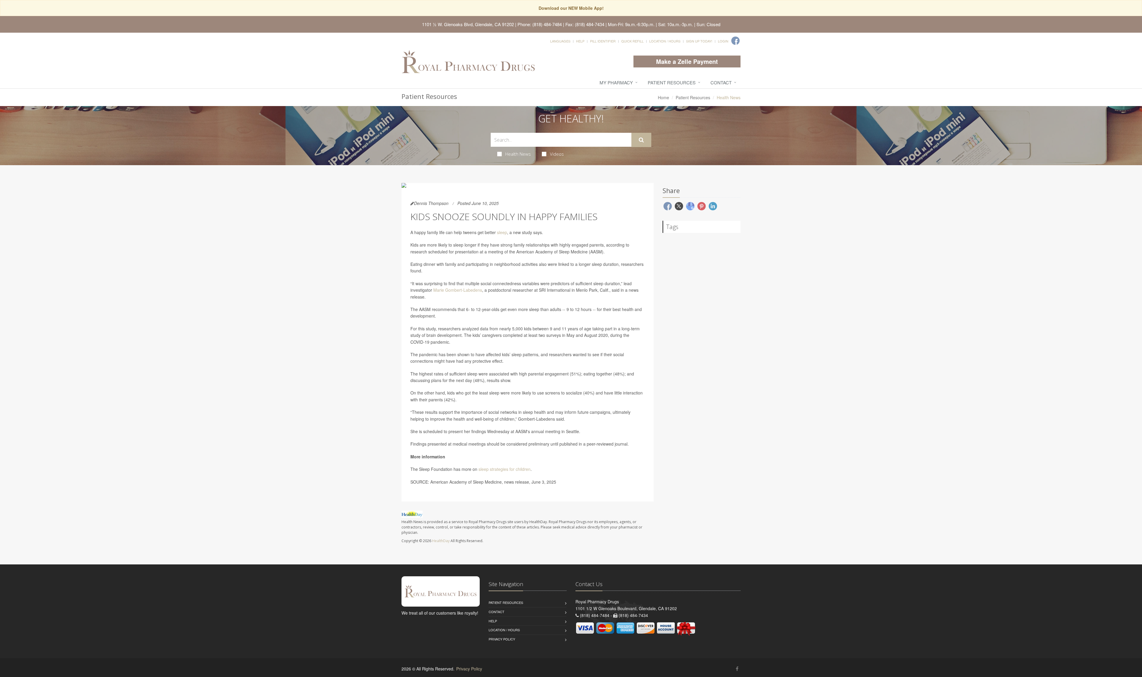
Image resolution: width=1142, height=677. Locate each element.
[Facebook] (735, 41)
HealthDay (441, 540)
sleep (502, 232)
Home (663, 97)
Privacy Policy (502, 639)
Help (580, 41)
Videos (557, 154)
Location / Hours (664, 41)
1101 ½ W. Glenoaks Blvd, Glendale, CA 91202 (468, 24)
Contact (721, 82)
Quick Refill (632, 41)
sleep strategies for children (505, 469)
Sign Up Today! (699, 41)
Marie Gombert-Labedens (457, 290)
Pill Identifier (603, 41)
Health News (518, 154)
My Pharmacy (616, 82)
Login (723, 41)
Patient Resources (672, 82)
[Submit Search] (641, 140)
